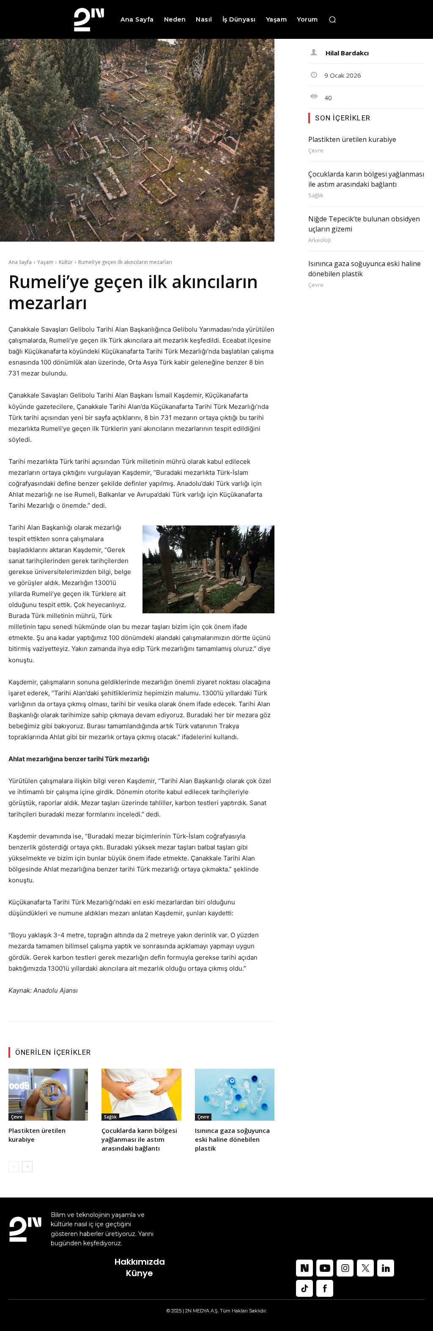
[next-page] (27, 1166)
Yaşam (45, 262)
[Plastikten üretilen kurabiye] (48, 1094)
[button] (332, 19)
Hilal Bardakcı (347, 53)
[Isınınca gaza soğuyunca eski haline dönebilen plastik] (234, 1094)
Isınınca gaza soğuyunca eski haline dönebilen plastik (232, 1139)
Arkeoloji (319, 240)
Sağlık (110, 1117)
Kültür (66, 262)
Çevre (16, 1117)
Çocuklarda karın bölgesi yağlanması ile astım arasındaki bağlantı (139, 1139)
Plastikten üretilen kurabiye (352, 139)
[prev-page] (13, 1166)
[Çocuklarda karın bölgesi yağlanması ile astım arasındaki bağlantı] (141, 1094)
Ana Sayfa (20, 262)
